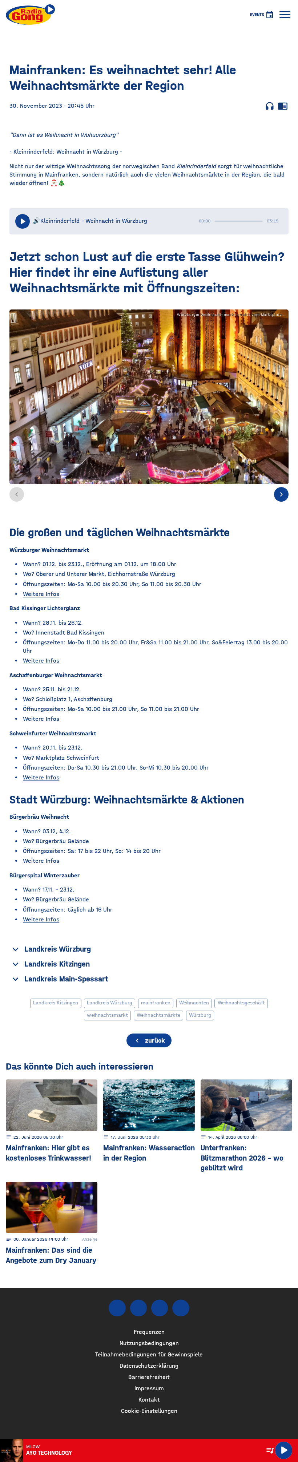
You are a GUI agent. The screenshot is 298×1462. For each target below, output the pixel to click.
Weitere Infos (41, 593)
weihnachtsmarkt (107, 1015)
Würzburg (200, 1015)
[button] (281, 494)
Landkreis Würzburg (109, 1003)
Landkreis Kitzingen (55, 1003)
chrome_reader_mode (283, 106)
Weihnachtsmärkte (158, 1015)
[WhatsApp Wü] (180, 1308)
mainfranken (155, 1003)
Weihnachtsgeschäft (241, 1003)
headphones (270, 106)
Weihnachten (194, 1003)
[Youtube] (159, 1308)
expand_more (15, 949)
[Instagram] (138, 1308)
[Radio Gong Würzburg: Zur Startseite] (30, 14)
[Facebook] (117, 1308)
